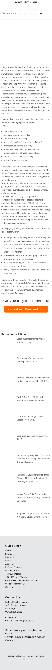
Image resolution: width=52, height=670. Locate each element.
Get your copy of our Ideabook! (26, 301)
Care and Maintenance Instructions (21, 580)
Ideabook (10, 557)
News (8, 560)
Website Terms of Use (15, 583)
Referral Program (13, 567)
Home (8, 550)
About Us (9, 563)
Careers (9, 587)
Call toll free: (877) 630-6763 (26, 2)
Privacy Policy (12, 570)
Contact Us (10, 617)
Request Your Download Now (26, 309)
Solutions (9, 553)
